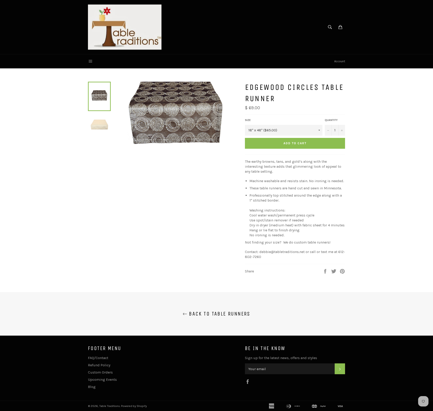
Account (339, 61)
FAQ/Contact (98, 358)
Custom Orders (100, 372)
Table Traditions (109, 406)
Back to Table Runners (218, 314)
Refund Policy (99, 365)
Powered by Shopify (134, 406)
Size (248, 120)
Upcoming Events (102, 379)
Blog (92, 387)
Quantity (331, 120)
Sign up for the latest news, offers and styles (281, 358)
